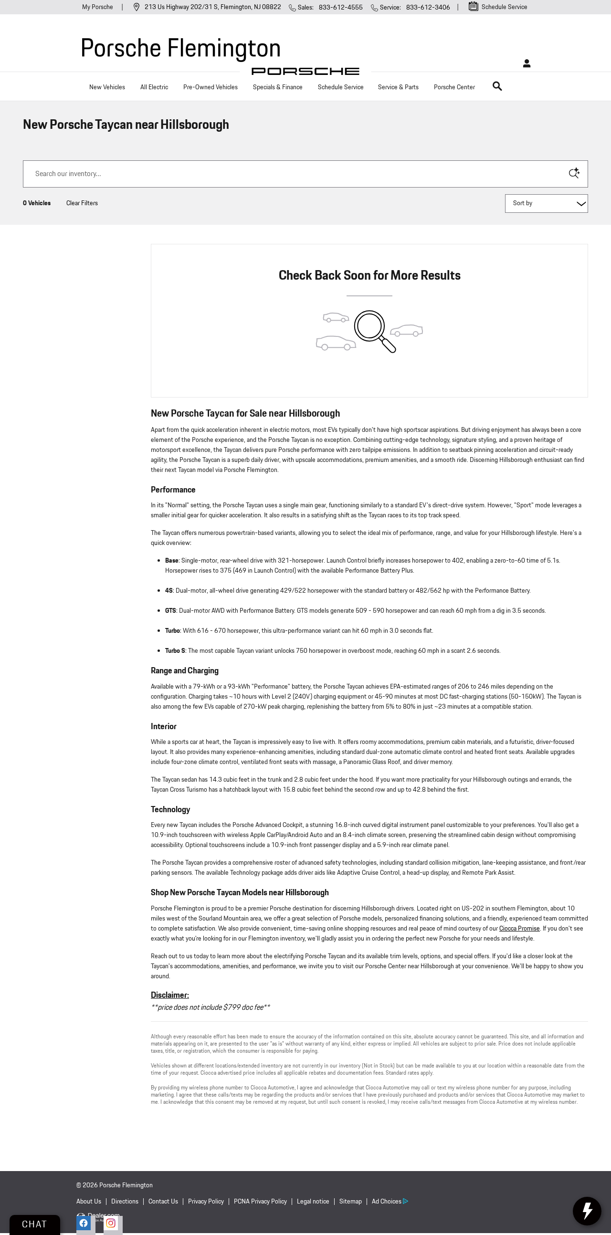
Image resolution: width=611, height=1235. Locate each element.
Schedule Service (341, 87)
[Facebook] (85, 1225)
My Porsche (98, 7)
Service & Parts (398, 87)
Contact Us (163, 1201)
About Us (88, 1201)
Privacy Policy (206, 1201)
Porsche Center (454, 87)
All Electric (154, 87)
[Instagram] (113, 1225)
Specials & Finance (278, 87)
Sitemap (350, 1201)
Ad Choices (386, 1201)
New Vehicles (107, 87)
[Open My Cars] (524, 63)
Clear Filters (82, 203)
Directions (124, 1201)
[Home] (305, 74)
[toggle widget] (587, 1211)
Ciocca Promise (519, 928)
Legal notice (313, 1201)
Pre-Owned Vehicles (210, 87)
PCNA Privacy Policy (260, 1201)
